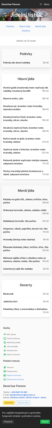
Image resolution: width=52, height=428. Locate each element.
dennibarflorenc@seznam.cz (22, 395)
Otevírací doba (23, 403)
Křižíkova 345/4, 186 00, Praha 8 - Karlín (28, 397)
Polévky (10, 26)
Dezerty (26, 30)
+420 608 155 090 (19, 392)
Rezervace (9, 403)
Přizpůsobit (8, 422)
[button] (44, 4)
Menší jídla (40, 26)
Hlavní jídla (24, 26)
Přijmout (45, 422)
